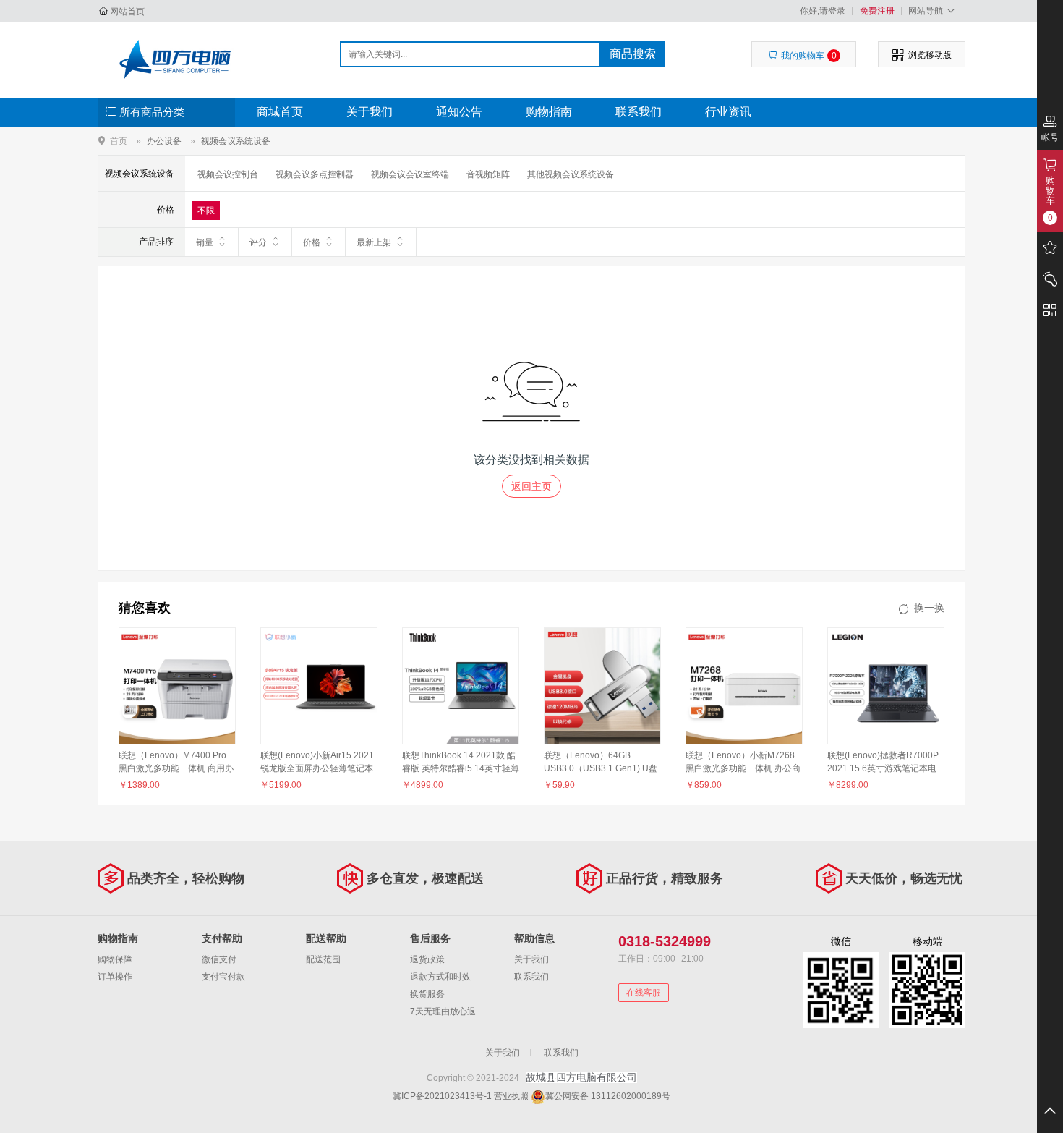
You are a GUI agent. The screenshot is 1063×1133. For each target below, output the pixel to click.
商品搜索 (633, 54)
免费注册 (877, 11)
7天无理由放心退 (443, 1011)
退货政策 (427, 959)
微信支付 (219, 959)
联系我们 (638, 112)
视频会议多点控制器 (315, 174)
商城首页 (280, 112)
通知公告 (459, 112)
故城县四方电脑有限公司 (175, 59)
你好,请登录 (822, 11)
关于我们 (369, 112)
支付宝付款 (223, 977)
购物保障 (115, 959)
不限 (206, 210)
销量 (204, 242)
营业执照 (511, 1096)
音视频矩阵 (488, 174)
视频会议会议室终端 (410, 174)
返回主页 (531, 486)
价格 (311, 242)
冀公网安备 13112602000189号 (607, 1096)
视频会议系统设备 (235, 141)
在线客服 (643, 993)
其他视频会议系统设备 (570, 174)
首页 (118, 140)
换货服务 (427, 994)
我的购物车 (809, 56)
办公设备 (164, 141)
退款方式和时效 (440, 977)
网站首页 (127, 12)
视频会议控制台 (227, 174)
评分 (258, 242)
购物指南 (549, 112)
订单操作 (115, 977)
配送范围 (323, 959)
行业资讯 (728, 112)
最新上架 (374, 242)
